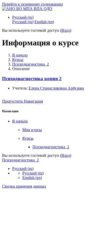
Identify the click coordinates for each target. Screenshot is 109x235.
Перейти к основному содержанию (32, 4)
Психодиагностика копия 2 (32, 78)
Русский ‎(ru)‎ (22, 17)
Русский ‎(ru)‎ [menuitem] (22, 22)
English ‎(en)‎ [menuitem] (44, 22)
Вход (65, 30)
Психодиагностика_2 (30, 64)
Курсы (17, 59)
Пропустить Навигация (22, 101)
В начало (20, 55)
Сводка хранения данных (24, 186)
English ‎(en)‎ (32, 177)
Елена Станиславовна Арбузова (56, 88)
